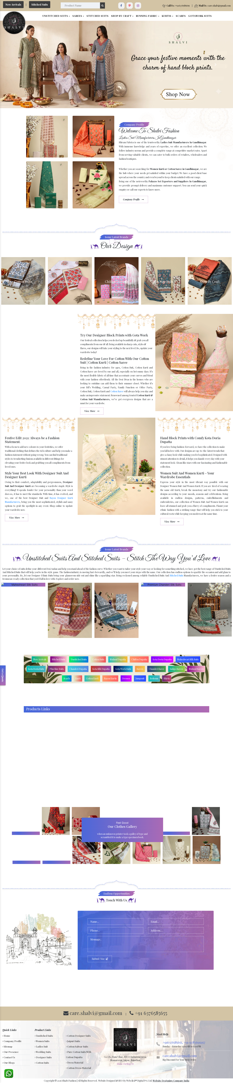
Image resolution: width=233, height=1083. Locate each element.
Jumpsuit (140, 678)
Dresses (126, 678)
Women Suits (42, 1041)
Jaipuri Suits (73, 1041)
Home (6, 1035)
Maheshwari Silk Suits (188, 659)
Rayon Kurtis (110, 678)
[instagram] (138, 5)
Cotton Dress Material (79, 1068)
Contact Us (9, 1057)
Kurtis (167, 15)
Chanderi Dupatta (78, 668)
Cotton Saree (116, 391)
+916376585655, (173, 1042)
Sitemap (7, 1046)
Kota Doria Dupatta (162, 659)
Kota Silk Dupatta (101, 668)
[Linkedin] (129, 5)
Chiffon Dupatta (139, 659)
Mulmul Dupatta (118, 659)
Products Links (38, 708)
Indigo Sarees (176, 668)
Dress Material (75, 1062)
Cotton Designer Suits (79, 1035)
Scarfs (181, 15)
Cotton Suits (98, 659)
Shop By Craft (121, 15)
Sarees (77, 15)
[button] (17, 64)
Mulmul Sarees (196, 668)
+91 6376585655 (150, 1012)
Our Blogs (9, 1062)
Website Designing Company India (171, 1080)
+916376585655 (178, 5)
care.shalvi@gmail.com (215, 5)
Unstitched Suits (55, 15)
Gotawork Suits (200, 15)
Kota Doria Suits (36, 668)
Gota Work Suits (123, 668)
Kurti (78, 678)
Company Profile (131, 199)
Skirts (167, 678)
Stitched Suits (39, 4)
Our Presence (11, 1051)
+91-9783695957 (194, 1042)
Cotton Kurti (92, 678)
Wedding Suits (43, 1051)
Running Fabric (147, 15)
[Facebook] (121, 5)
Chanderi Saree (156, 668)
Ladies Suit (42, 1046)
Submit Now (98, 958)
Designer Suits (44, 1057)
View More (90, 411)
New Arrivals (13, 4)
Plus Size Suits (57, 668)
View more (23, 281)
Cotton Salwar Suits (77, 1046)
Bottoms (154, 678)
